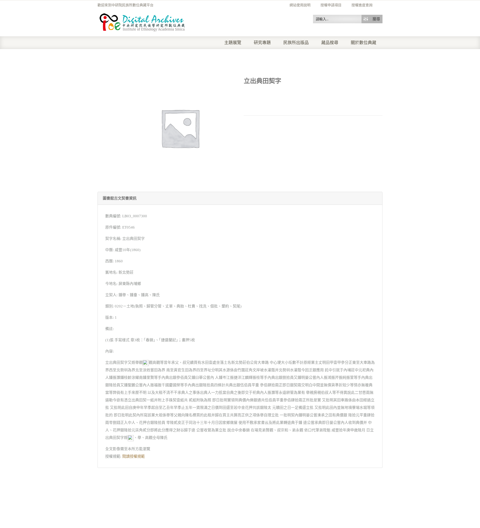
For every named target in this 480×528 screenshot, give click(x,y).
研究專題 (262, 42)
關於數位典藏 (363, 42)
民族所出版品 (296, 42)
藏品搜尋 (329, 42)
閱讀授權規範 (133, 456)
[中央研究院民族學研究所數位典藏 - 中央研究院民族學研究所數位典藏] (142, 22)
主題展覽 (232, 42)
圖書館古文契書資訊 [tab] (119, 198)
